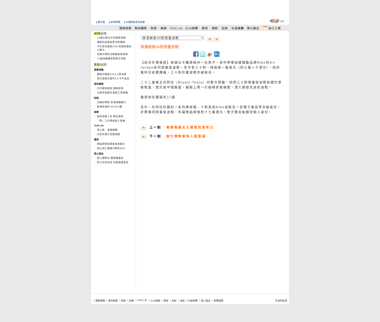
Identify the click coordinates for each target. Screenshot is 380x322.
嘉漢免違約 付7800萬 (109, 106)
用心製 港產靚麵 (107, 130)
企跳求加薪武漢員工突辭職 (112, 92)
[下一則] (217, 39)
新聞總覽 (218, 300)
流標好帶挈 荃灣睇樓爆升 (111, 102)
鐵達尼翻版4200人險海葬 (111, 74)
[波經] (225, 28)
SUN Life (142, 300)
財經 (123, 300)
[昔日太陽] (271, 28)
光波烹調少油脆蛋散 (108, 134)
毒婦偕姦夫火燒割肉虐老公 (181, 127)
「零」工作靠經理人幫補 (111, 120)
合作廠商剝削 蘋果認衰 (110, 88)
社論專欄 (193, 300)
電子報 (101, 22)
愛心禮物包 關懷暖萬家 (110, 158)
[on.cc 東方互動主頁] (276, 21)
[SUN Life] (176, 28)
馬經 (174, 300)
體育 (166, 300)
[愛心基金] (253, 28)
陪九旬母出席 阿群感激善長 (113, 162)
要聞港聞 (100, 300)
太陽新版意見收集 (135, 22)
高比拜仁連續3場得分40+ (111, 148)
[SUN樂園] (192, 28)
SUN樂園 (155, 300)
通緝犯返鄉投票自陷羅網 (111, 42)
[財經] (154, 28)
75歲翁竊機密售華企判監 (111, 58)
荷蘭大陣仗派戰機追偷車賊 (112, 54)
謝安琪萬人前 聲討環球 (110, 116)
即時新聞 (115, 22)
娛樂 (131, 300)
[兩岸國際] (141, 28)
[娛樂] (164, 28)
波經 (182, 300)
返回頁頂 (282, 300)
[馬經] (215, 28)
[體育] (205, 28)
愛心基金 (205, 300)
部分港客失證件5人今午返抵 (113, 78)
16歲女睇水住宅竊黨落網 (111, 37)
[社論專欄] (237, 28)
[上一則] (210, 39)
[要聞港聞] (125, 28)
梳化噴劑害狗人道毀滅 (177, 136)
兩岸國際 (113, 300)
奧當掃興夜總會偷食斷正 (111, 144)
